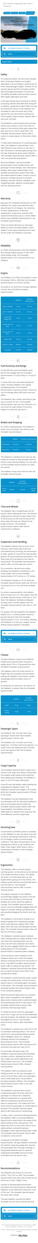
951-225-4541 (28, 1227)
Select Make (7, 13)
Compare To (22, 13)
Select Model (14, 13)
